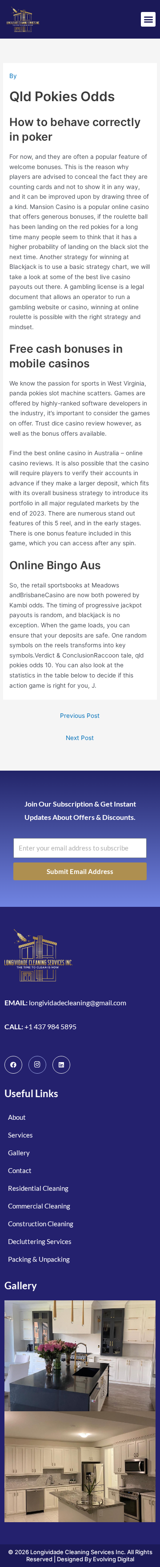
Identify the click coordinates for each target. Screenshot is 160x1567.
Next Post (80, 737)
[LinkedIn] (61, 1065)
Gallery (20, 1285)
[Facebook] (13, 1065)
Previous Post (80, 715)
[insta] (37, 1065)
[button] (148, 19)
